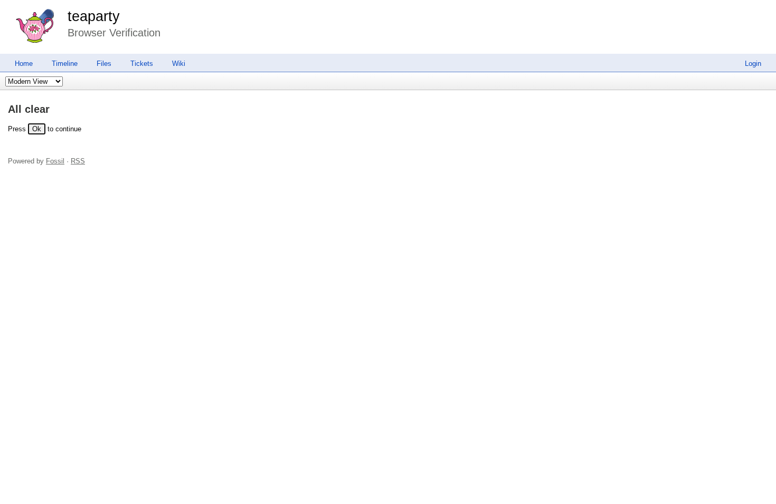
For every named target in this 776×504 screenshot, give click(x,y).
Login (753, 63)
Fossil (55, 161)
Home (24, 63)
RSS (78, 161)
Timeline (65, 63)
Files (104, 63)
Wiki (178, 63)
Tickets (141, 63)
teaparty (94, 16)
